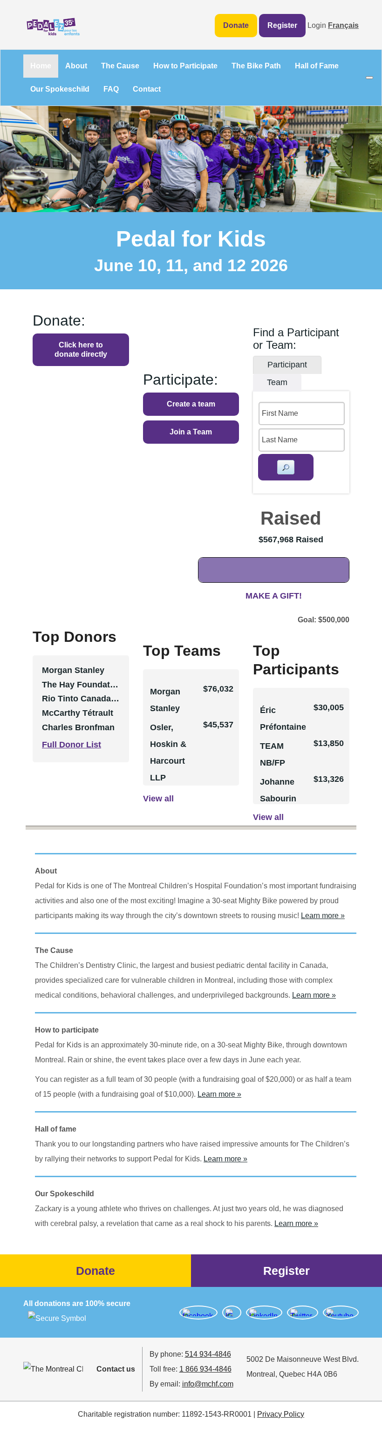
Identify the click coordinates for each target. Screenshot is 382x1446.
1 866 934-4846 (205, 1369)
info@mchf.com (207, 1384)
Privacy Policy (280, 1414)
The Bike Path (256, 66)
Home (40, 66)
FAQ (111, 89)
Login (316, 25)
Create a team (191, 404)
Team (277, 382)
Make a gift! (274, 595)
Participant (287, 364)
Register (282, 25)
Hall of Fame (317, 66)
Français (343, 25)
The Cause (120, 66)
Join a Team (191, 432)
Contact (147, 89)
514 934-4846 (208, 1354)
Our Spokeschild (59, 89)
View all (158, 798)
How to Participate (185, 66)
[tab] (287, 365)
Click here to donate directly (81, 349)
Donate (236, 25)
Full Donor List (71, 744)
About (76, 66)
